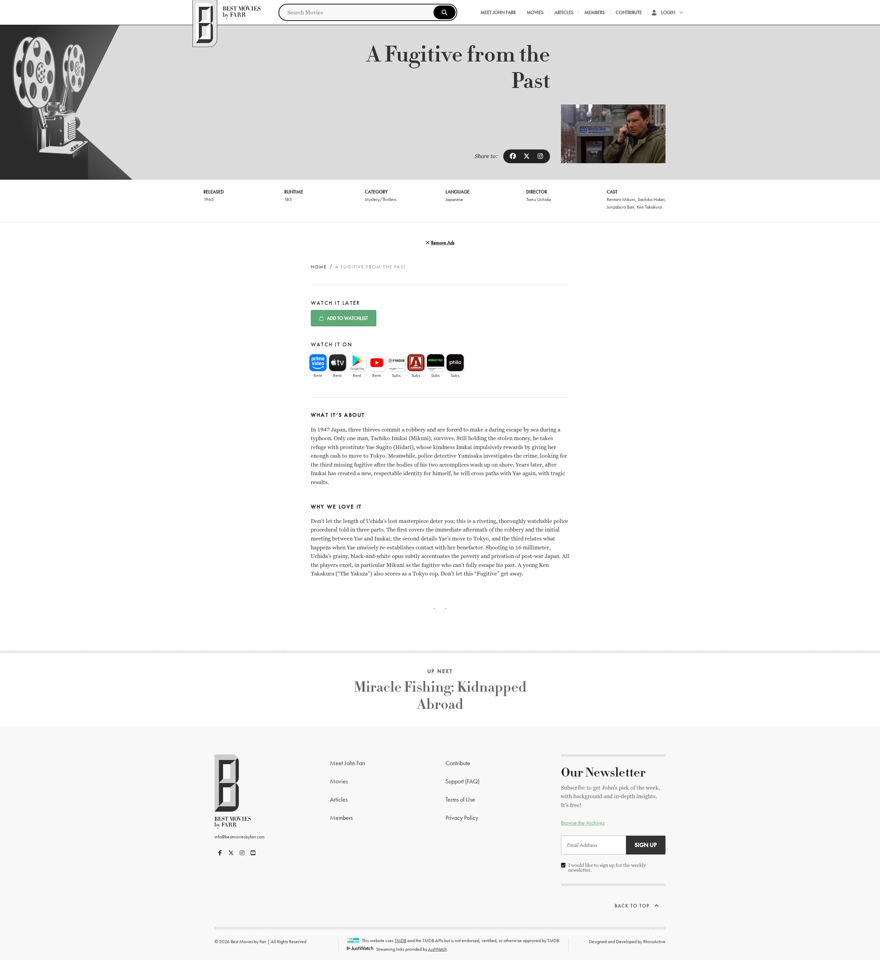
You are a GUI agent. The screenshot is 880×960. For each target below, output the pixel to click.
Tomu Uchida (538, 199)
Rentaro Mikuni (621, 199)
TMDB (400, 940)
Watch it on (332, 344)
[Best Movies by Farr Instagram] (242, 852)
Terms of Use (460, 799)
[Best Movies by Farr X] (231, 852)
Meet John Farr (498, 12)
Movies (535, 12)
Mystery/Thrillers (380, 199)
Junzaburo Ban (620, 207)
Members (594, 12)
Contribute (629, 12)
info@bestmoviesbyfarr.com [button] (239, 836)
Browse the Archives (583, 822)
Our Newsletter (603, 772)
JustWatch (437, 949)
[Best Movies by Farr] (226, 12)
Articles (563, 12)
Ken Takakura (649, 207)
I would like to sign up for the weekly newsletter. (607, 867)
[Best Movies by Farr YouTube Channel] (253, 852)
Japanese (454, 199)
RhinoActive (654, 941)
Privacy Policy (462, 818)
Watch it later (335, 302)
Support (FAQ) (463, 781)
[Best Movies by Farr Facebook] (220, 852)
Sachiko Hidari (651, 199)
